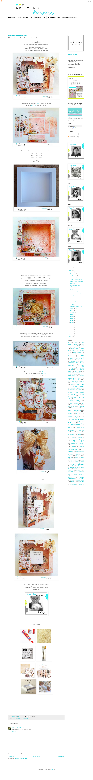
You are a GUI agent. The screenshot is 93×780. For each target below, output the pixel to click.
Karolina (80, 389)
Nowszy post (11, 756)
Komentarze (72, 136)
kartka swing (70, 392)
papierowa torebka (80, 427)
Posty (70, 134)
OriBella (71, 423)
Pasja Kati (81, 430)
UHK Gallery (81, 464)
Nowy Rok (73, 421)
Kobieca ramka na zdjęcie (76, 299)
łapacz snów (73, 404)
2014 (70, 333)
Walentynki (70, 470)
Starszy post (61, 756)
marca (72, 318)
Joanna (82, 386)
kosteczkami (45, 371)
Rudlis (73, 446)
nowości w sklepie (78, 419)
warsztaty (78, 470)
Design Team (80, 365)
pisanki (72, 431)
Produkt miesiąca (80, 435)
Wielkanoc (81, 471)
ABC (76, 342)
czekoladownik (80, 359)
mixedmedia (76, 412)
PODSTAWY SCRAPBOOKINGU (69, 17)
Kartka (70, 391)
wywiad (73, 481)
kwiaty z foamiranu (79, 401)
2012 (70, 336)
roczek (73, 444)
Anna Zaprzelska (77, 352)
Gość (69, 381)
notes (76, 417)
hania (82, 381)
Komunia (81, 396)
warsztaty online (72, 471)
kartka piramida (79, 391)
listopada (72, 273)
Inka (72, 384)
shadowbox (25, 718)
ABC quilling (76, 344)
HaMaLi (13, 727)
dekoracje (70, 364)
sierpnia (72, 308)
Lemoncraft (76, 403)
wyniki (71, 480)
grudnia (72, 271)
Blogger (52, 769)
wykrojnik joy (71, 477)
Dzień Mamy (78, 371)
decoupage (71, 362)
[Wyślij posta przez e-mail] (25, 716)
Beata (73, 353)
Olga (79, 421)
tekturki (72, 464)
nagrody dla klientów (74, 415)
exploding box (75, 374)
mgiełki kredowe (77, 410)
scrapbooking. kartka (80, 451)
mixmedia (70, 413)
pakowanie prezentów (73, 426)
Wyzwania (81, 481)
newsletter (70, 417)
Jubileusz (73, 388)
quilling (73, 440)
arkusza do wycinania (38, 338)
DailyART (82, 361)
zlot (68, 486)
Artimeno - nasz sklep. (23, 17)
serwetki (79, 452)
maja (71, 314)
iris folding (75, 386)
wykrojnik (81, 474)
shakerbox (78, 454)
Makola (82, 406)
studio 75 (70, 457)
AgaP (69, 347)
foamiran (81, 375)
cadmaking (81, 357)
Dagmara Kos (74, 361)
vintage (74, 468)
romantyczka (81, 444)
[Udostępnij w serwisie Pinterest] (34, 716)
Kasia (73, 396)
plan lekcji (79, 431)
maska (74, 409)
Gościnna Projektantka (74, 380)
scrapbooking (73, 450)
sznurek (77, 457)
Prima (79, 434)
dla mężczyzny (75, 368)
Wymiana (81, 478)
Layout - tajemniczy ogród (76, 279)
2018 (70, 325)
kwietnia (72, 316)
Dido (72, 367)
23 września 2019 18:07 (21, 727)
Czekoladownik (73, 297)
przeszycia (80, 437)
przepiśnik (73, 437)
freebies (80, 377)
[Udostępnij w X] (31, 716)
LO (83, 403)
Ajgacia (75, 347)
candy (72, 358)
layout (71, 403)
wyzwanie (74, 483)
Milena (69, 412)
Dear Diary (33, 105)
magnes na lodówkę (72, 406)
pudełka (81, 439)
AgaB (79, 345)
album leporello (74, 348)
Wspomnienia (70, 474)
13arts (69, 342)
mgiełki (69, 410)
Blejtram (70, 355)
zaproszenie (73, 484)
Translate (78, 128)
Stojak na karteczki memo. (76, 289)
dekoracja (78, 362)
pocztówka (70, 433)
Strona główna (12, 17)
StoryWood (78, 455)
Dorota (82, 368)
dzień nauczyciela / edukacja (74, 372)
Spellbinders (70, 455)
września (72, 277)
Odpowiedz (14, 731)
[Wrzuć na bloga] (29, 716)
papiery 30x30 (73, 428)
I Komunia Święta (79, 382)
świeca (72, 460)
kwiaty (69, 401)
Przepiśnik (72, 283)
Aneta (14, 718)
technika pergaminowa (79, 463)
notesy (82, 417)
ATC (69, 353)
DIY (83, 367)
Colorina (72, 359)
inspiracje (80, 384)
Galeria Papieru (71, 378)
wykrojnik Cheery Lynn (76, 475)
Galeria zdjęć (38, 17)
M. (79, 404)
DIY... (44, 17)
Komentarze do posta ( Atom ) (21, 758)
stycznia (72, 322)
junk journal (79, 388)
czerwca (72, 312)
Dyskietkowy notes (74, 301)
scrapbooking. (19, 718)
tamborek (77, 461)
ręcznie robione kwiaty (77, 443)
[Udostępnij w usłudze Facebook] (32, 716)
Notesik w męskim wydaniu (76, 291)
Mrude (78, 413)
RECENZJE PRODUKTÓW (54, 17)
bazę (38, 103)
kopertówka (73, 397)
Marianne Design (75, 407)
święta (77, 460)
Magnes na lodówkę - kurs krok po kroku (76, 294)
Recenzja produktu (79, 441)
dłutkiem (44, 373)
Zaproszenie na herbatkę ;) (76, 281)
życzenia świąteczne (75, 486)
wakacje (80, 468)
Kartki (73, 394)
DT (31, 17)
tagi (72, 461)
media (79, 409)
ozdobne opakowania (76, 424)
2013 (70, 334)
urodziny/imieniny (74, 467)
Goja (79, 378)
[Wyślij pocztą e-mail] (27, 716)
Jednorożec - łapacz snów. (76, 306)
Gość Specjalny (75, 381)
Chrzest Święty (80, 358)
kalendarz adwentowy (72, 389)
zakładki (82, 483)
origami (82, 423)
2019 (70, 270)
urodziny (72, 465)
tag (83, 460)
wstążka (76, 474)
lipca (71, 310)
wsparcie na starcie (76, 473)
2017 (70, 327)
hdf (72, 382)
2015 (70, 330)
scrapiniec (72, 452)
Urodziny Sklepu (80, 465)
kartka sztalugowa (80, 392)
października (73, 275)
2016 (70, 329)
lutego (72, 320)
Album (82, 347)
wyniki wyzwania (79, 480)
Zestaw (80, 484)
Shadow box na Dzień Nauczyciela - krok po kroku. (75, 286)
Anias (82, 350)
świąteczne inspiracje (78, 458)
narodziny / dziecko (73, 416)
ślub (82, 457)
